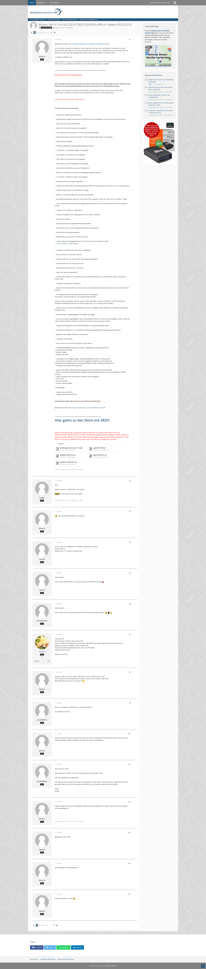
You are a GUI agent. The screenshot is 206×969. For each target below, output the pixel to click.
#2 (130, 481)
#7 (130, 634)
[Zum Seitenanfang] (203, 966)
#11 (129, 764)
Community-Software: (103, 966)
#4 (130, 542)
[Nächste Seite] (54, 32)
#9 (130, 703)
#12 (129, 802)
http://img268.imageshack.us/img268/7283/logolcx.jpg (87, 44)
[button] (36, 947)
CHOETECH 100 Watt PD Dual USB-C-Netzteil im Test (160, 112)
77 (51, 32)
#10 (129, 734)
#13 (129, 832)
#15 (129, 894)
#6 (130, 604)
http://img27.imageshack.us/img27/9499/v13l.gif (85, 408)
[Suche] (174, 2)
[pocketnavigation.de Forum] (103, 11)
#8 (130, 672)
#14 (129, 863)
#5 (130, 573)
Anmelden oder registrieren (160, 3)
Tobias (150, 84)
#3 (130, 511)
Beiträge (36, 661)
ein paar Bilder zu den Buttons (67, 243)
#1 (130, 39)
